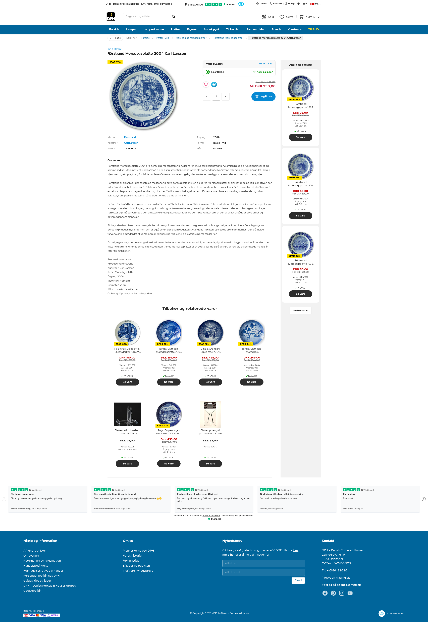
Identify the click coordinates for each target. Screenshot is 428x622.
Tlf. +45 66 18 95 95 (334, 570)
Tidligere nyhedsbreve (138, 570)
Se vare (127, 382)
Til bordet (233, 29)
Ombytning (31, 555)
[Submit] (173, 16)
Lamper (131, 29)
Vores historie (132, 555)
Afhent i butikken (34, 550)
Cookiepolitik (32, 590)
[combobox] (150, 16)
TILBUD (313, 29)
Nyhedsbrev (232, 541)
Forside (114, 29)
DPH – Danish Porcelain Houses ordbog (50, 585)
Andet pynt (211, 29)
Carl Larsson (131, 143)
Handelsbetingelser (36, 565)
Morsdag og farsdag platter (191, 38)
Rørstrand (130, 137)
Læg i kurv (265, 96)
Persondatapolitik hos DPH (41, 575)
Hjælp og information (40, 541)
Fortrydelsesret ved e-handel (43, 570)
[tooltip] (127, 350)
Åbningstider (132, 560)
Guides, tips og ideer (37, 580)
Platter (175, 29)
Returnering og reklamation (42, 560)
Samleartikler (255, 29)
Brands (276, 29)
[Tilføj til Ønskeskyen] (214, 84)
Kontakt (328, 541)
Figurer (192, 29)
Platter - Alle (162, 38)
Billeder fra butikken (136, 565)
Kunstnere (294, 29)
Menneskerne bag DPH (138, 550)
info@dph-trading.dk (336, 577)
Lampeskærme (153, 29)
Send (298, 580)
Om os (128, 541)
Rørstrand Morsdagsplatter (228, 38)
